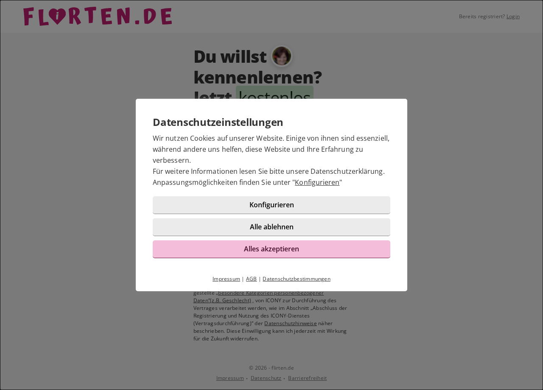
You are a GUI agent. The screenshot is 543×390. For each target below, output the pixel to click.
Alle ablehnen (272, 226)
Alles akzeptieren (271, 249)
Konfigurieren (317, 182)
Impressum (226, 278)
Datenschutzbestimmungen (296, 278)
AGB (251, 278)
